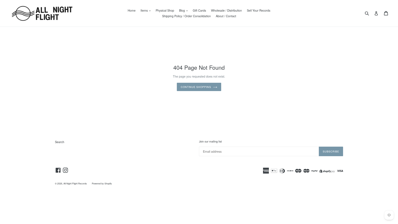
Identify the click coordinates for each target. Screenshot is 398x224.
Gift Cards (199, 10)
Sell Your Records (258, 10)
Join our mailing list (210, 141)
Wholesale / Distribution (226, 10)
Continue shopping (196, 87)
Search (59, 142)
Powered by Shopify (102, 183)
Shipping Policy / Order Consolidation (186, 16)
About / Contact (226, 16)
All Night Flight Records (75, 183)
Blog (182, 10)
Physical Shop (165, 10)
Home (132, 10)
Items (145, 10)
